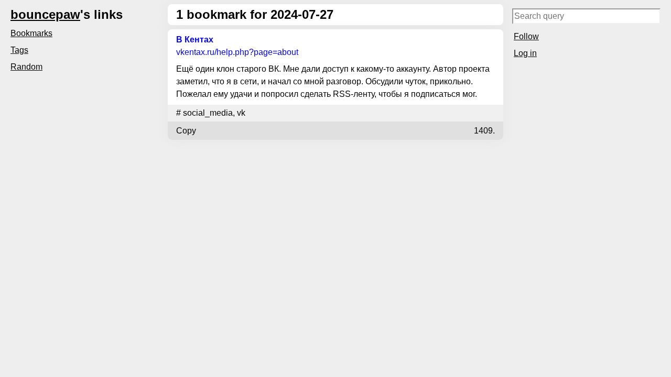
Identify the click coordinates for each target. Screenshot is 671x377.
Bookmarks (31, 33)
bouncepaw (45, 14)
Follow (526, 36)
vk (241, 112)
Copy (186, 130)
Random (26, 66)
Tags (19, 50)
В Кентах (194, 39)
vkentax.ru (237, 52)
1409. (484, 130)
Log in (525, 53)
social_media (208, 112)
